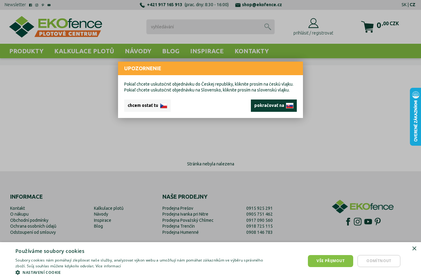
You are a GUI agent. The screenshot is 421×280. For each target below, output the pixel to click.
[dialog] (210, 261)
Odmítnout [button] (378, 260)
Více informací (108, 266)
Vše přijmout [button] (331, 260)
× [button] (414, 248)
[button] (141, 272)
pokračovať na (270, 105)
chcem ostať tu (144, 105)
